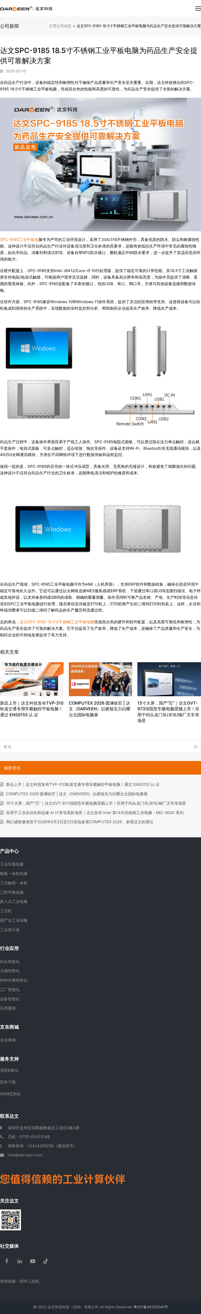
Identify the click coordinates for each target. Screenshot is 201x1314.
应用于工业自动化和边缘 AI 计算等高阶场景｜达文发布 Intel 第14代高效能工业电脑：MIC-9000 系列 (94, 812)
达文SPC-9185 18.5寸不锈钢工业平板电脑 (57, 621)
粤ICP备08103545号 (150, 1307)
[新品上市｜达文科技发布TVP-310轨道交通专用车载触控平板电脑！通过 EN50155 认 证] (32, 678)
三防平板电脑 (12, 892)
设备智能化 (10, 998)
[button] (198, 8)
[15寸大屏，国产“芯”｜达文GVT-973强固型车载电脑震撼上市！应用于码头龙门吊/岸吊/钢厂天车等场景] (169, 678)
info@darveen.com (25, 1154)
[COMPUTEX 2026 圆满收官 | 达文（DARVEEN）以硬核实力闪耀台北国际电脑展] (100, 678)
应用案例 (8, 1008)
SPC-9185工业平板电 (19, 239)
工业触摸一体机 (13, 882)
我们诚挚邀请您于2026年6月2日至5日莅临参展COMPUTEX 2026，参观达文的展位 (79, 821)
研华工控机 (29, 1281)
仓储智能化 (10, 970)
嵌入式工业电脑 (13, 901)
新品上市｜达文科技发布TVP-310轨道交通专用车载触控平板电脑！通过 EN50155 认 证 (31, 708)
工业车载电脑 (12, 864)
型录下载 (8, 1082)
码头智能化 (10, 961)
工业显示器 (10, 929)
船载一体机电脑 (13, 873)
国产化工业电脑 (13, 920)
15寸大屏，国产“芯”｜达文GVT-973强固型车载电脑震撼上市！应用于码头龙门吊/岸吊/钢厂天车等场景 (96, 803)
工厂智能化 (10, 989)
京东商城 (8, 1040)
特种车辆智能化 (13, 980)
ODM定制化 (10, 1093)
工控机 (6, 910)
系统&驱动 (9, 1070)
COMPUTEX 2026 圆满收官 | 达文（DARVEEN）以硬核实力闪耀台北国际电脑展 (99, 708)
